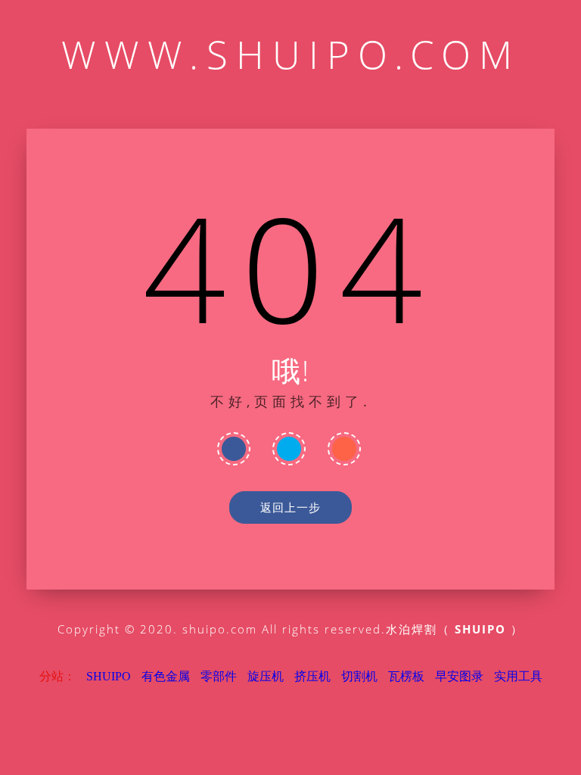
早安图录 (459, 676)
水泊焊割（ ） (455, 628)
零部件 (218, 676)
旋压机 (265, 676)
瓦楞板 (406, 676)
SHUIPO (108, 676)
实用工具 (518, 676)
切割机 (359, 676)
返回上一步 (290, 507)
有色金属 (165, 676)
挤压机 (312, 676)
